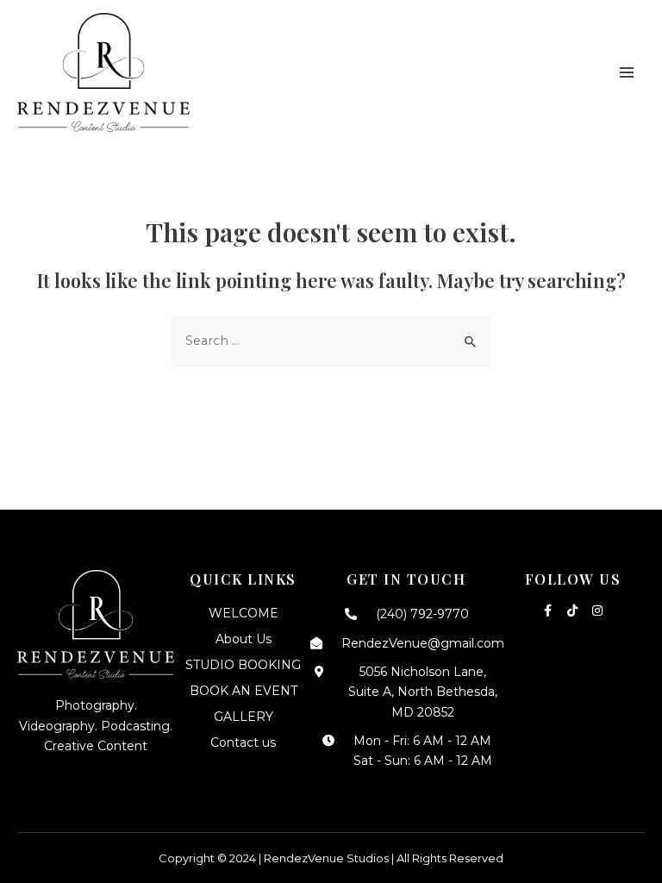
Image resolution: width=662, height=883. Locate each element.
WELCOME (243, 613)
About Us (243, 639)
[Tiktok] (572, 610)
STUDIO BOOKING (243, 665)
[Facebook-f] (547, 610)
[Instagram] (597, 610)
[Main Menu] (627, 72)
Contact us (243, 742)
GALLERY (243, 716)
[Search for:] (331, 340)
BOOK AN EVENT (243, 690)
